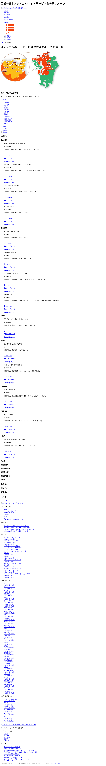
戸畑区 (6, 108)
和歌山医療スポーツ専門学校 (12, 748)
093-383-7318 (8, 285)
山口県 (5, 128)
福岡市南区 (7, 116)
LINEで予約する (10, 158)
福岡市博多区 (8, 121)
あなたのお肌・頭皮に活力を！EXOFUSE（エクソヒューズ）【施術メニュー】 (13, 570)
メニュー (6, 735)
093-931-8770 (8, 243)
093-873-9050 (8, 377)
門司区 (6, 106)
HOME (6, 11)
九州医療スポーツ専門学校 (12, 747)
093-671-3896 (8, 401)
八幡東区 (6, 109)
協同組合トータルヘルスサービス (14, 757)
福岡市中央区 (8, 118)
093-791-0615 (8, 451)
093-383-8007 (8, 306)
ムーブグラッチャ (9, 761)
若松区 (6, 113)
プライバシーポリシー (56, 764)
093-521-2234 (8, 218)
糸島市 (6, 123)
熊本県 (5, 126)
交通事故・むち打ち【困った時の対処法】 (16, 526)
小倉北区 (6, 102)
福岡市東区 (7, 120)
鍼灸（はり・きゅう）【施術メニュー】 (16, 563)
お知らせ (6, 516)
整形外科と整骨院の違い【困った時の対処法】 (18, 527)
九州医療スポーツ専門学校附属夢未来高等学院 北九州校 (20, 752)
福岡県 (5, 99)
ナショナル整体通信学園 (11, 754)
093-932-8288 (8, 197)
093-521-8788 (8, 176)
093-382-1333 (8, 331)
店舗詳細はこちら (9, 161)
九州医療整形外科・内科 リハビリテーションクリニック (21, 750)
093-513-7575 (8, 155)
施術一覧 (6, 12)
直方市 (6, 115)
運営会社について (9, 513)
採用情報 (6, 17)
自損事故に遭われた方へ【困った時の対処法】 (18, 531)
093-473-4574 (8, 264)
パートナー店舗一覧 (10, 511)
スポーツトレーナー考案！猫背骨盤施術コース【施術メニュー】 (12, 542)
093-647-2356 (8, 356)
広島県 (5, 130)
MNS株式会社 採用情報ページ (13, 519)
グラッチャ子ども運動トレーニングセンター (17, 759)
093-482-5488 (8, 426)
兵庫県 (5, 132)
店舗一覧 (10, 19)
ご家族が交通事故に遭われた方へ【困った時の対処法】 (20, 529)
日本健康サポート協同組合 (12, 755)
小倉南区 (6, 104)
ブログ (6, 518)
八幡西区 (6, 111)
